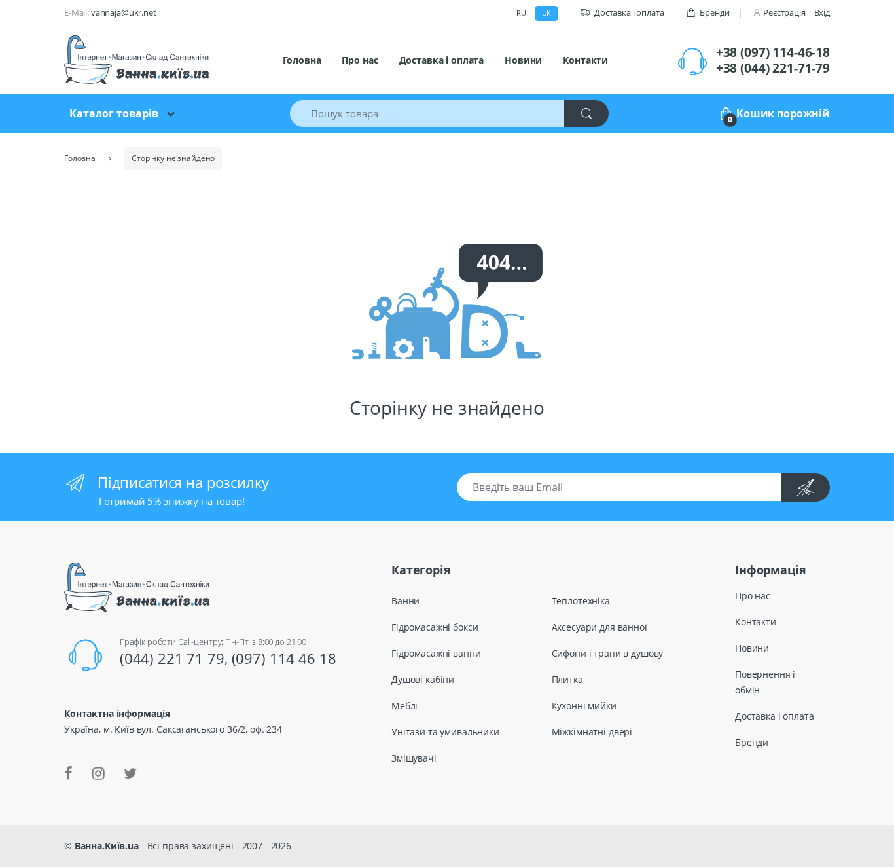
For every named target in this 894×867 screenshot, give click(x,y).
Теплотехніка (581, 601)
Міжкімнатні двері (592, 732)
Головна (302, 60)
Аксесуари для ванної (599, 627)
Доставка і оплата (629, 12)
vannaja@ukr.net (123, 12)
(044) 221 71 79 (172, 658)
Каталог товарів (113, 113)
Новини (523, 60)
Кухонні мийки (584, 705)
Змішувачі (414, 758)
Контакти (585, 60)
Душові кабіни (422, 679)
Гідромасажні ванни (435, 653)
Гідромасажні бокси (434, 627)
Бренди (714, 12)
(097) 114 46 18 (284, 658)
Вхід (822, 12)
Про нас (360, 60)
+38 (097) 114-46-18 (773, 52)
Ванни (405, 601)
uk (547, 13)
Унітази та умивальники (445, 732)
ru (521, 13)
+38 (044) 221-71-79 (773, 68)
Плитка (567, 679)
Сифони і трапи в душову (608, 653)
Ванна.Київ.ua (107, 845)
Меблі (404, 705)
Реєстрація (784, 12)
